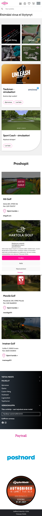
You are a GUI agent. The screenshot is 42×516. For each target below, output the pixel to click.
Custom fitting (6, 391)
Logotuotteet (6, 398)
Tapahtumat (6, 401)
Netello (24, 514)
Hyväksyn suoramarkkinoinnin (13, 414)
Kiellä (21, 263)
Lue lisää (18, 102)
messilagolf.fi (7, 313)
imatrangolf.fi (6, 360)
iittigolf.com (7, 216)
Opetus (4, 388)
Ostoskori (33, 3)
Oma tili (24, 3)
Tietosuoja (20, 272)
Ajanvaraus (20, 3)
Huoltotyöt (5, 395)
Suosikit (29, 3)
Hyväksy (21, 258)
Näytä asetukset (21, 269)
